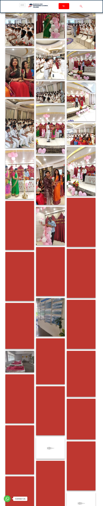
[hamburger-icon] (22, 5)
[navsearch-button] (81, 6)
